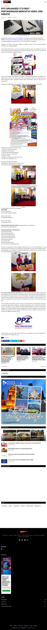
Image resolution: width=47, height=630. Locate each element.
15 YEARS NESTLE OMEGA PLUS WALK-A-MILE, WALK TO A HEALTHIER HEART (24, 443)
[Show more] (26, 341)
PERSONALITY (37, 506)
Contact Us (20, 625)
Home (2, 6)
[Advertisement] (23, 517)
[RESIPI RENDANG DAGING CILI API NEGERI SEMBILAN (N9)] (4, 450)
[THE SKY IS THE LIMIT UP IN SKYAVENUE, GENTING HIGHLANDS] (4, 456)
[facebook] (19, 540)
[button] (1, 2)
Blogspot (19, 627)
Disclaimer (26, 625)
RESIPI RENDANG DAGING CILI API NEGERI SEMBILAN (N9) (20, 448)
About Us (15, 625)
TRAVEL (10, 506)
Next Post (43, 366)
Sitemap (35, 625)
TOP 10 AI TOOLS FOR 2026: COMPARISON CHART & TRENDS (20, 459)
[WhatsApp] (19, 341)
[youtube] (25, 540)
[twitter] (22, 540)
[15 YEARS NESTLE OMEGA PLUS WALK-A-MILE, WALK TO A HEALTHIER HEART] (4, 445)
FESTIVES (23, 506)
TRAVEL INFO (23, 604)
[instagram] (27, 540)
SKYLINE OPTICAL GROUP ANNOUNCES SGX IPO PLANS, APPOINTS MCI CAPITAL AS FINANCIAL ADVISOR (23, 358)
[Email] (23, 341)
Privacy (30, 625)
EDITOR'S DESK (29, 506)
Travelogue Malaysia (30, 627)
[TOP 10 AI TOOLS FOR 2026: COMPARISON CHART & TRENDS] (4, 461)
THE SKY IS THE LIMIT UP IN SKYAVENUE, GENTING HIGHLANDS (21, 454)
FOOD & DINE (16, 506)
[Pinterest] (21, 341)
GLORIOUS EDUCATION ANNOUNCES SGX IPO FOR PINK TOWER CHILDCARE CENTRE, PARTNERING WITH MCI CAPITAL (39, 358)
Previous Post (4, 366)
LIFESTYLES (7, 6)
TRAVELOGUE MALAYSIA (23, 606)
